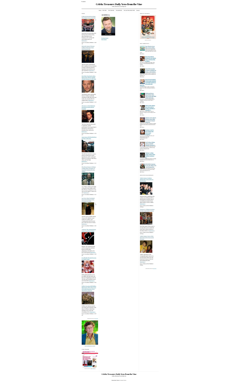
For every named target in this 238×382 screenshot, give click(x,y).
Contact (138, 10)
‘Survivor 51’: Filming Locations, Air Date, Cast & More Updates (147, 210)
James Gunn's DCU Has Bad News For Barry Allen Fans (89, 137)
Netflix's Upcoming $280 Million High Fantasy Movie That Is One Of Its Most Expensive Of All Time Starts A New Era (89, 288)
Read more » (84, 40)
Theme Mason (96, 318)
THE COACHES (111, 10)
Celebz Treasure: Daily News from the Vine (119, 4)
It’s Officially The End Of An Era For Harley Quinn (89, 258)
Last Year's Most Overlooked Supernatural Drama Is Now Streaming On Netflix (88, 200)
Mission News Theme (115, 380)
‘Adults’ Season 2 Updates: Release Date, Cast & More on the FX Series (146, 179)
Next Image (104, 39)
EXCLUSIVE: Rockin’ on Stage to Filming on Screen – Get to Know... (150, 70)
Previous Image (104, 38)
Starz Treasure (93, 368)
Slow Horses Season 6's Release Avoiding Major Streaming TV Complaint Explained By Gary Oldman (89, 169)
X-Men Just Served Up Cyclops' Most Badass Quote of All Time (89, 17)
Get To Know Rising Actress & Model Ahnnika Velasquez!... (150, 144)
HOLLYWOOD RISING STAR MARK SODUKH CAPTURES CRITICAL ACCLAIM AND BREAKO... (148, 82)
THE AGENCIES (119, 10)
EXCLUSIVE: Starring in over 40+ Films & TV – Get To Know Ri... (150, 165)
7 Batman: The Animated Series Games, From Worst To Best (89, 230)
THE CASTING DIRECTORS (129, 10)
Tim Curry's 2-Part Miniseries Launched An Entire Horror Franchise (88, 107)
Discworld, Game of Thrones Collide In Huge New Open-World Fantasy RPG (88, 47)
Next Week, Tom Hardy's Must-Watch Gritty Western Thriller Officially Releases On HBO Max (89, 77)
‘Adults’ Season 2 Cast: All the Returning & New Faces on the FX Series (147, 237)
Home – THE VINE (102, 10)
